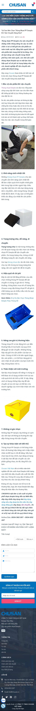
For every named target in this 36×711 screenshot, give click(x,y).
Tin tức (3, 649)
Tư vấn (3, 646)
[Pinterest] (11, 697)
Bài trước (20, 539)
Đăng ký (18, 601)
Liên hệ (3, 652)
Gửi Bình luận (9, 576)
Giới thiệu (4, 643)
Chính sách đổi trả (7, 667)
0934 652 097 (10, 688)
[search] (33, 11)
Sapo (22, 708)
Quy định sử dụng (7, 669)
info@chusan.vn (14, 692)
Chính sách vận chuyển (8, 664)
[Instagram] (15, 697)
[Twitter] (7, 697)
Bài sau (29, 539)
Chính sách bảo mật (7, 661)
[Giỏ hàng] (33, 5)
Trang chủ (4, 641)
